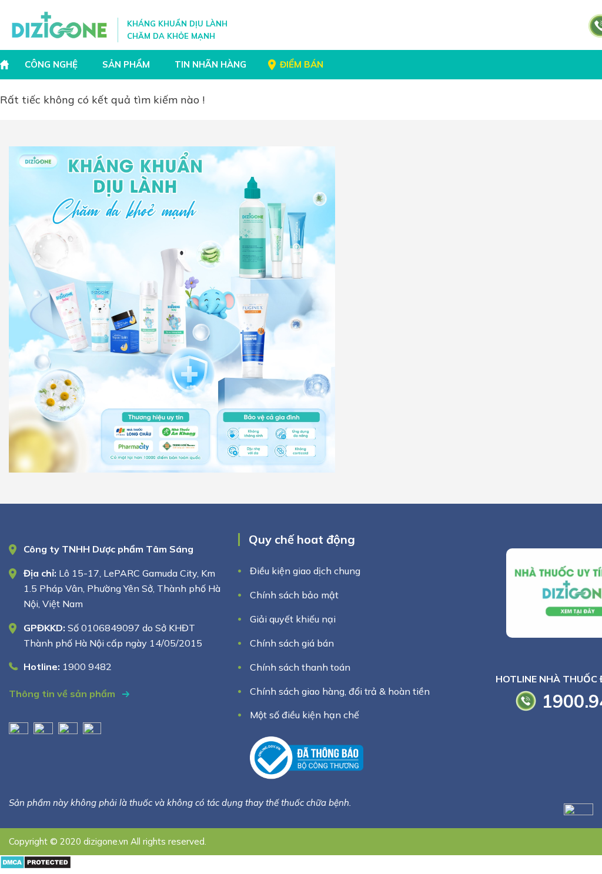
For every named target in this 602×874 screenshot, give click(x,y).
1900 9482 (87, 666)
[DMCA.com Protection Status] (35, 865)
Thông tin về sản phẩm (63, 693)
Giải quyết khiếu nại (293, 619)
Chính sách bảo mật (295, 595)
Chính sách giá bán (292, 643)
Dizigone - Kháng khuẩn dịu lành (60, 25)
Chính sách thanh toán (300, 667)
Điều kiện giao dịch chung (305, 571)
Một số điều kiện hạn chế (304, 715)
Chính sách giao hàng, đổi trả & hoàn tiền (340, 691)
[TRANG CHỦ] (6, 64)
